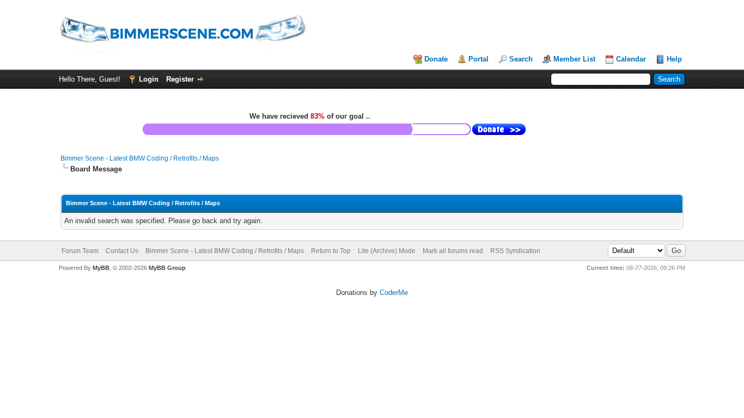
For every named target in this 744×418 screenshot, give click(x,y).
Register (180, 79)
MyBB (101, 268)
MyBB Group (167, 268)
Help (674, 59)
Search (521, 59)
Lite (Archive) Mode (387, 251)
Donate (436, 59)
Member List (574, 59)
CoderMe (394, 292)
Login (148, 79)
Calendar (631, 59)
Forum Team (80, 251)
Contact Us (122, 251)
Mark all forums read (453, 251)
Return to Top (331, 251)
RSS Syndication (515, 251)
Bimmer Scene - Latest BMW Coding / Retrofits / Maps (139, 158)
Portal (478, 59)
